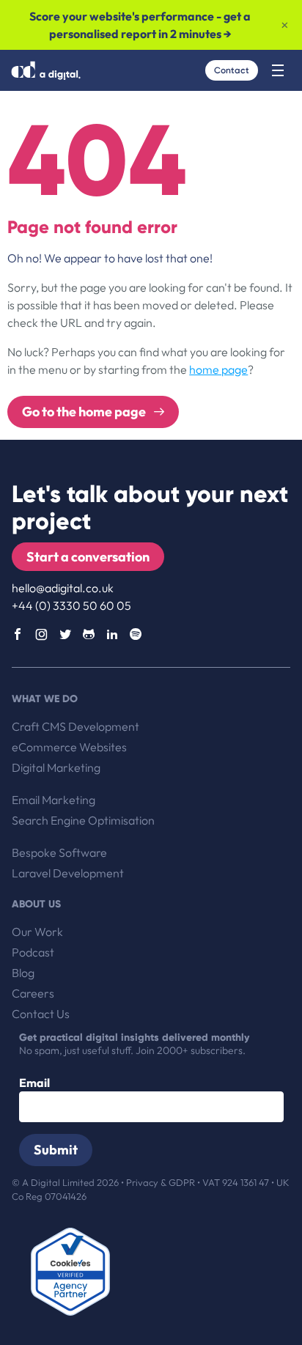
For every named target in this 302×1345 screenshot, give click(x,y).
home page (218, 369)
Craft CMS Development (75, 726)
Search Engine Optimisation (83, 820)
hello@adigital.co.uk (63, 588)
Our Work (37, 931)
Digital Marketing (56, 767)
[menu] (278, 70)
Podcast (33, 952)
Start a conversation (88, 556)
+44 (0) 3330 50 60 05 (71, 605)
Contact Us (41, 1013)
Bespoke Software (59, 852)
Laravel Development (68, 873)
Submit (56, 1149)
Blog (23, 972)
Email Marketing (53, 799)
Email (34, 1082)
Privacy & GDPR (161, 1182)
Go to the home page (85, 411)
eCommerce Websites (69, 747)
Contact (231, 70)
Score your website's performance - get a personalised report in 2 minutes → (140, 25)
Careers (33, 993)
